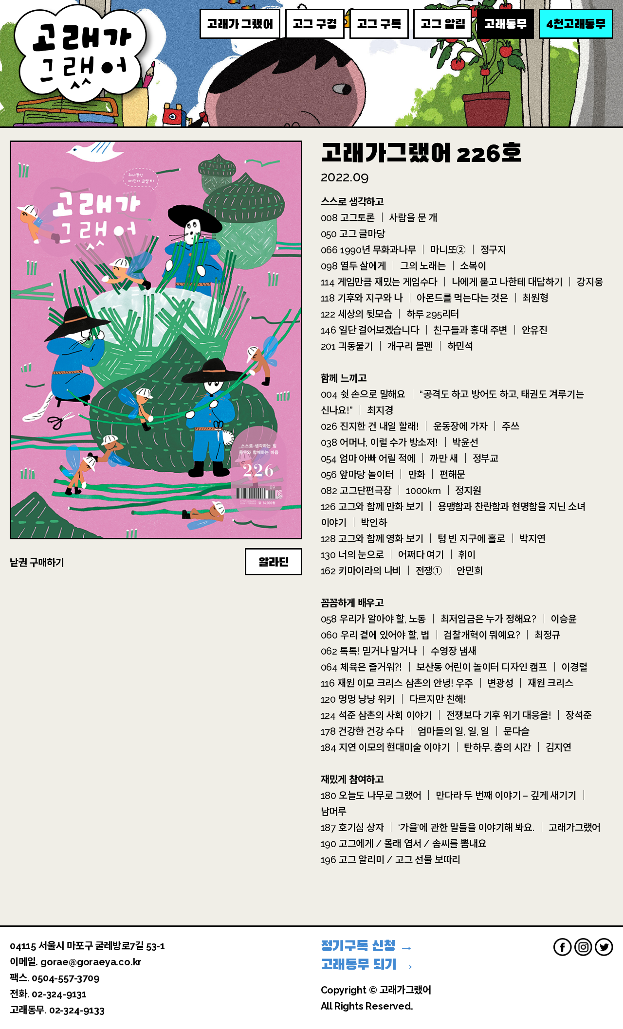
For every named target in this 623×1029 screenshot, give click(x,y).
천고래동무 (576, 24)
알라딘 (273, 562)
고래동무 (505, 24)
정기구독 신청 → (367, 946)
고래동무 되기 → (368, 965)
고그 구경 (315, 24)
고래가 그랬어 (240, 24)
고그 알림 (443, 24)
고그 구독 (379, 24)
